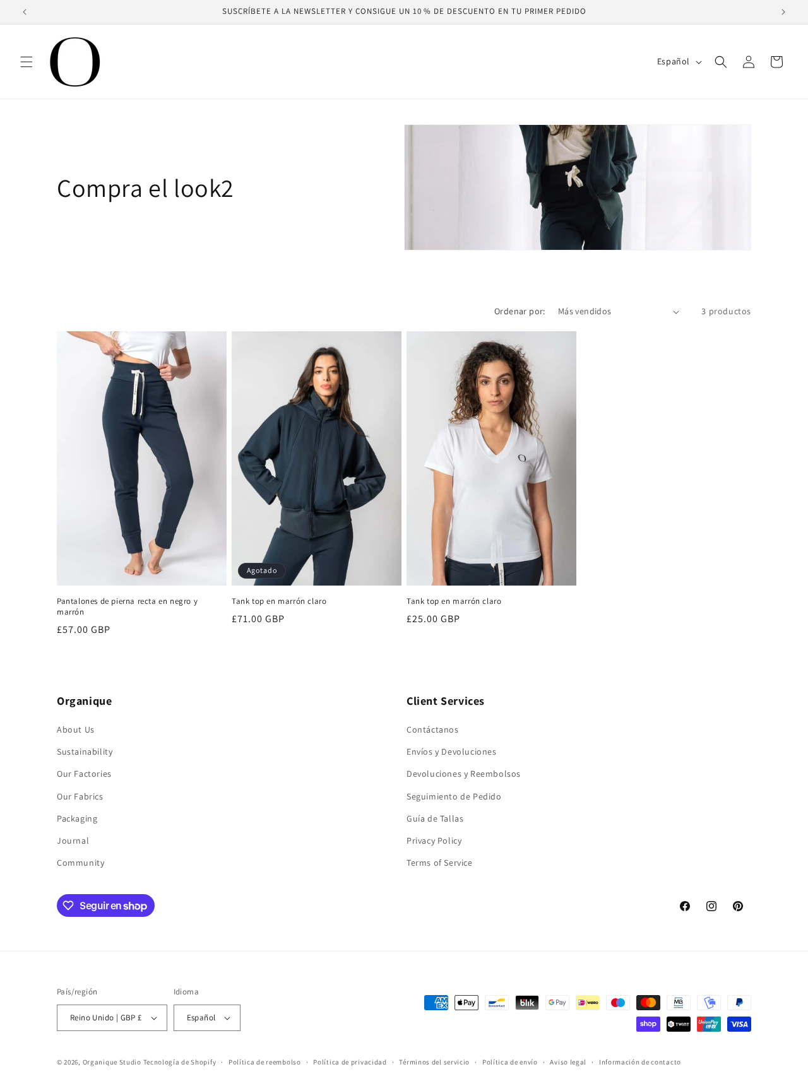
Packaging (77, 818)
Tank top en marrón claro (279, 601)
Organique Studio (112, 1062)
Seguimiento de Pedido (454, 796)
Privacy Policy (434, 840)
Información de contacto (640, 1062)
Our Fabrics (80, 796)
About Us (76, 729)
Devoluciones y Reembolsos (464, 773)
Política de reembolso (265, 1062)
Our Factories (84, 773)
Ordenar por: (519, 311)
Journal (73, 840)
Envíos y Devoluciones (452, 751)
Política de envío (510, 1062)
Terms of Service (440, 862)
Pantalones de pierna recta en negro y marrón (127, 606)
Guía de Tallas (435, 818)
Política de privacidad (349, 1062)
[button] (26, 62)
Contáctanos (433, 729)
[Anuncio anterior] (25, 12)
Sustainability (84, 751)
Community (80, 862)
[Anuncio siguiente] (783, 12)
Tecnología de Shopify (180, 1062)
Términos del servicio (434, 1062)
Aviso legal (568, 1062)
